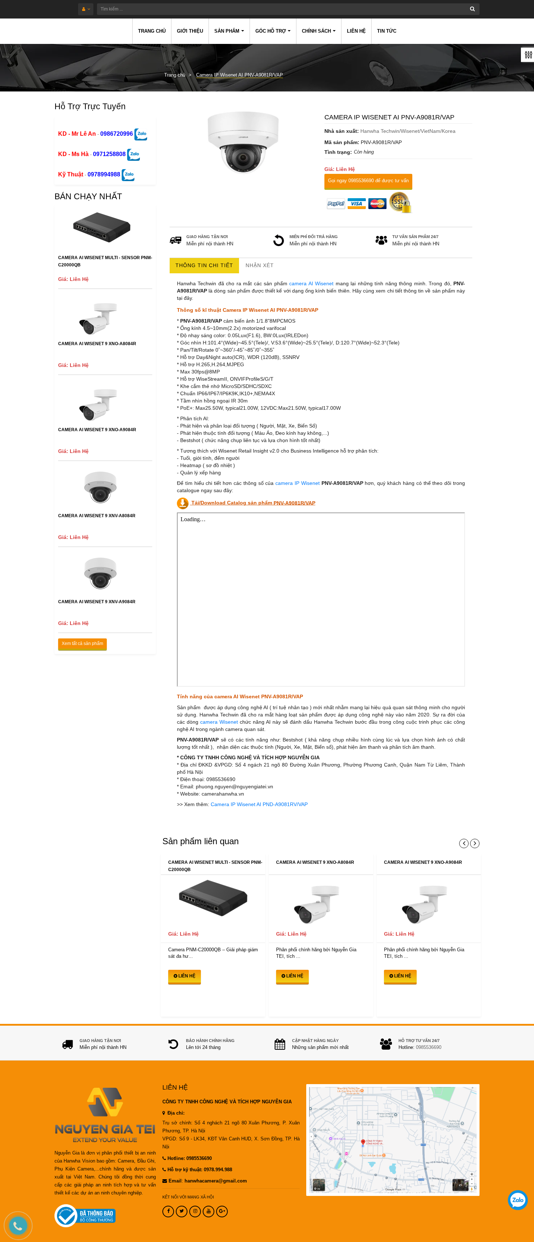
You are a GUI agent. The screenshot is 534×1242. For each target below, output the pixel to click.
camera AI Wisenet (311, 283)
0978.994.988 (218, 1169)
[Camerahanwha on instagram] (195, 1211)
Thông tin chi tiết (204, 265)
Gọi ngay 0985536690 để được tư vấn (368, 180)
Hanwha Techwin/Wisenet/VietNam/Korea (408, 131)
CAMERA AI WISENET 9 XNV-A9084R (96, 601)
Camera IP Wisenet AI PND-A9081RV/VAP (259, 804)
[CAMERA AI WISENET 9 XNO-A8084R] (321, 900)
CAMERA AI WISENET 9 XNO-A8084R (97, 343)
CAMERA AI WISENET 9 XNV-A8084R (96, 515)
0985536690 (428, 1047)
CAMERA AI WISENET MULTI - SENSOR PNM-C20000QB (105, 261)
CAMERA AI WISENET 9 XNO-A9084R (97, 429)
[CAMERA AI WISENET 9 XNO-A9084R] (429, 900)
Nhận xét (260, 265)
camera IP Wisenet (297, 483)
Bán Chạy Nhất (88, 196)
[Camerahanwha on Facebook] (168, 1211)
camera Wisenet (219, 722)
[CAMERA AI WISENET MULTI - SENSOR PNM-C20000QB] (213, 900)
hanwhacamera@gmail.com (216, 1181)
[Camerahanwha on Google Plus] (222, 1211)
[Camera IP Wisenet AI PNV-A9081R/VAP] (244, 142)
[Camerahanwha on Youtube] (208, 1211)
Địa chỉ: (175, 1113)
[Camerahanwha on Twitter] (181, 1211)
